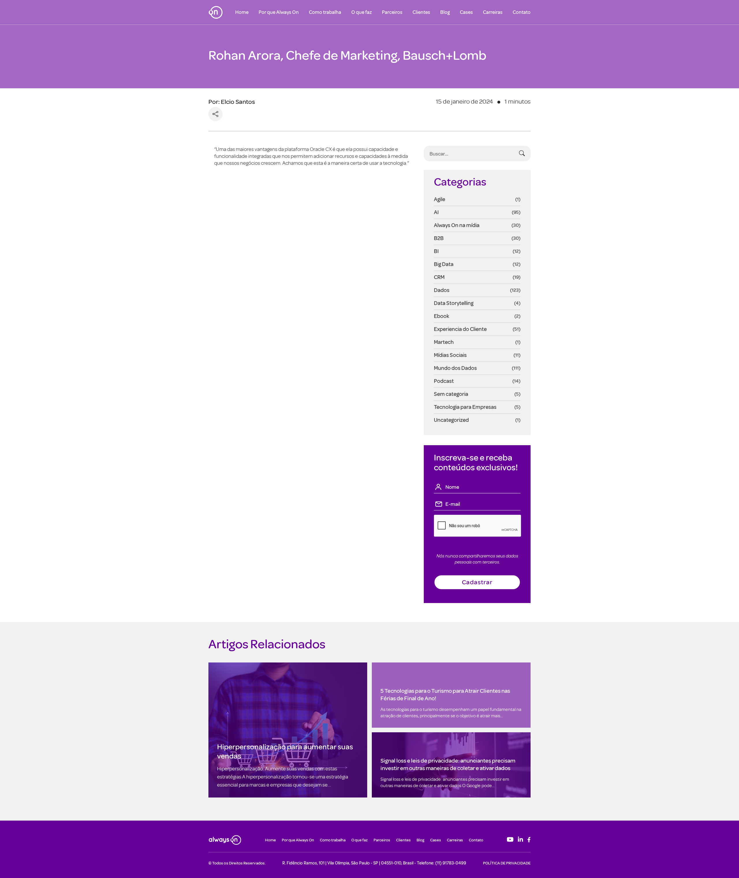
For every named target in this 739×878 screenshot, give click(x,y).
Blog (445, 12)
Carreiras (493, 12)
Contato (522, 12)
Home (242, 12)
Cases (466, 12)
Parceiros (392, 12)
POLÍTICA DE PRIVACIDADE (507, 863)
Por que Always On (279, 12)
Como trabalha (325, 12)
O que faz (361, 12)
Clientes (421, 12)
